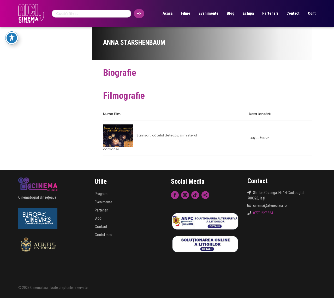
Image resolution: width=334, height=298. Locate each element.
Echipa (248, 13)
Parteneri (270, 13)
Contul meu (103, 234)
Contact (293, 13)
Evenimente (208, 13)
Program (101, 193)
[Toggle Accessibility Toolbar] (11, 38)
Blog (230, 13)
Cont (312, 13)
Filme (185, 13)
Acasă (167, 13)
